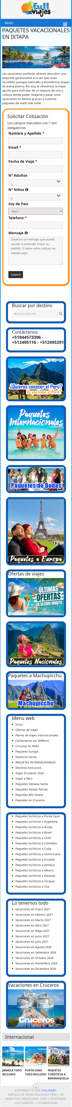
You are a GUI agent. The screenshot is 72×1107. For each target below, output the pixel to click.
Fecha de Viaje (22, 161)
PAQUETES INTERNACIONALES (35, 762)
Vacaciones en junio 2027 (32, 936)
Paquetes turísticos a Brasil (33, 832)
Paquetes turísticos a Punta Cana (37, 816)
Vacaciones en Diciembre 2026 (35, 969)
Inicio (19, 724)
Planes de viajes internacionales (36, 735)
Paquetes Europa (26, 751)
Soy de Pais (18, 204)
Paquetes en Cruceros (30, 800)
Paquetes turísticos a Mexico (34, 870)
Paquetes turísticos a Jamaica (35, 865)
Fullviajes (49, 1090)
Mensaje (35, 233)
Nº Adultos (17, 175)
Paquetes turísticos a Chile (33, 838)
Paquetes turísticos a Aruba (33, 827)
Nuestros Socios (26, 757)
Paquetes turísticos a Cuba (33, 849)
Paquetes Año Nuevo (29, 795)
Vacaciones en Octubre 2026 (34, 958)
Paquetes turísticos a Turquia (35, 881)
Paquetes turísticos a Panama (35, 876)
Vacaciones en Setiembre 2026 (35, 952)
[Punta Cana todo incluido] (35, 1056)
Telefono (17, 218)
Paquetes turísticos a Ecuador (35, 859)
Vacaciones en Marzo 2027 (33, 920)
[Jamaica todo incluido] (13, 1056)
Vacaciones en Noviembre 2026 (36, 963)
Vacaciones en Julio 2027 (31, 942)
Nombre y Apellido (26, 133)
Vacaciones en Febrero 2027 (34, 914)
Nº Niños (35, 190)
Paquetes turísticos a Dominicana (37, 854)
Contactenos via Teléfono (32, 741)
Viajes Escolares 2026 (29, 773)
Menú (9, 23)
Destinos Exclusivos (28, 768)
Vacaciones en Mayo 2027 (32, 931)
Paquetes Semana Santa (31, 784)
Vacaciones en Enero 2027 (32, 909)
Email (14, 147)
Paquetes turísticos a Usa (32, 886)
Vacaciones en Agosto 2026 (33, 947)
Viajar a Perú (23, 778)
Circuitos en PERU (27, 746)
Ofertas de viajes (26, 730)
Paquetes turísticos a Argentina (36, 821)
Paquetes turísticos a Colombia (36, 843)
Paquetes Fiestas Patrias (31, 789)
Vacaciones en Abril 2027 (32, 925)
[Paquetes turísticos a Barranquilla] (58, 1056)
